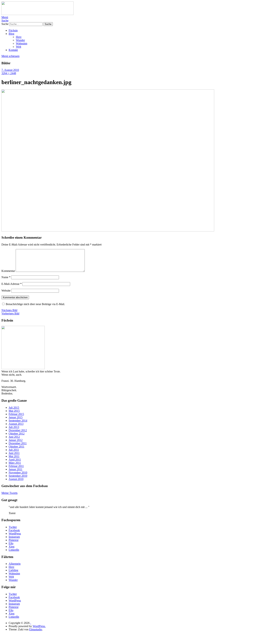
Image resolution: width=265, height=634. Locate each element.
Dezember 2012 (18, 430)
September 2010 (18, 475)
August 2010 (16, 479)
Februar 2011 (16, 466)
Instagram (14, 536)
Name (5, 277)
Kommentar (8, 270)
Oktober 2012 (17, 433)
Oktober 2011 (16, 446)
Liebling (13, 570)
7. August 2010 (10, 69)
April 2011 (15, 459)
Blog (11, 33)
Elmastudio (35, 629)
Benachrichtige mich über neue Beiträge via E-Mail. (35, 304)
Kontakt (13, 49)
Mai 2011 (14, 456)
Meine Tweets (9, 492)
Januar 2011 (15, 469)
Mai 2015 (14, 410)
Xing (11, 546)
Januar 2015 (16, 417)
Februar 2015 (16, 414)
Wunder (20, 40)
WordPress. (39, 626)
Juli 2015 (14, 407)
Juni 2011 (14, 453)
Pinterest (13, 540)
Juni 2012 (14, 436)
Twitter (13, 527)
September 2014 (18, 420)
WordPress (15, 533)
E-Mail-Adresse (11, 283)
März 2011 (15, 462)
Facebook (14, 530)
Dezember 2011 (18, 443)
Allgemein (15, 563)
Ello (11, 543)
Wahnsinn (21, 43)
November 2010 (18, 472)
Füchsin (13, 30)
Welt (18, 46)
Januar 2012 (16, 440)
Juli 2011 (14, 449)
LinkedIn (14, 549)
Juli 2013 (14, 427)
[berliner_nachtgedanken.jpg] (107, 230)
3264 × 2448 (8, 73)
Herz (18, 36)
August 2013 (16, 423)
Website (5, 290)
